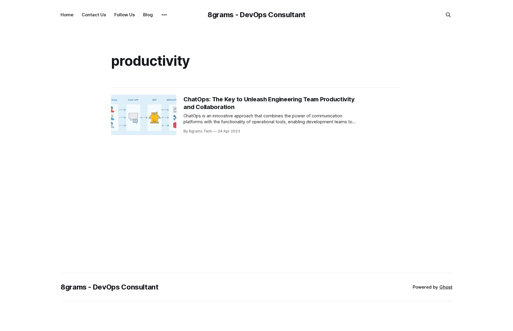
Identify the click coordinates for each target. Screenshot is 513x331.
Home (67, 14)
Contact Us (94, 14)
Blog (148, 14)
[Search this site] (448, 15)
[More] (164, 15)
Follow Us (124, 14)
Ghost (445, 287)
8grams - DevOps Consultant (256, 14)
